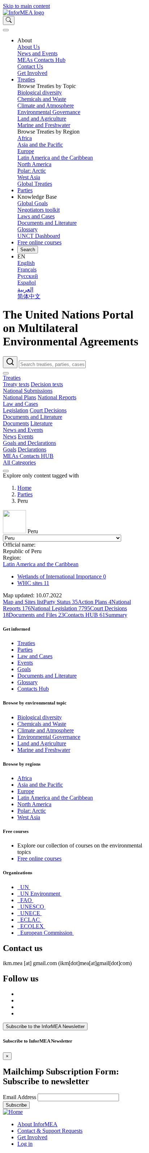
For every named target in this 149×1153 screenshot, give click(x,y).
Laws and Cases (36, 216)
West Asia (28, 177)
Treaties (26, 79)
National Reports (57, 397)
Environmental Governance (48, 112)
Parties (25, 190)
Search (27, 249)
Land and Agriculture (41, 118)
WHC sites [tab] (33, 583)
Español (26, 282)
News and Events (37, 53)
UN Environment (40, 894)
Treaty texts (16, 384)
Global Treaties (34, 184)
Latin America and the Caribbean (55, 158)
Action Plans (94, 602)
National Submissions (27, 391)
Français (27, 269)
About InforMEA (37, 1124)
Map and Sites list (23, 602)
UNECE (30, 913)
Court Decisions (48, 410)
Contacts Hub (33, 689)
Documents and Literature (47, 223)
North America (34, 164)
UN (24, 887)
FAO (26, 900)
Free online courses (39, 242)
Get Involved (32, 73)
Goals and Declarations (29, 443)
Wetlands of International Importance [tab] (61, 576)
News (9, 436)
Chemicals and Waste (41, 99)
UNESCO (32, 907)
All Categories (19, 462)
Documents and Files (36, 615)
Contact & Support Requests (49, 1131)
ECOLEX (32, 926)
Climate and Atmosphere (45, 105)
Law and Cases (20, 404)
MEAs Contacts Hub (41, 60)
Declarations (32, 449)
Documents (16, 423)
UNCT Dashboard (38, 236)
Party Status (60, 602)
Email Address (19, 1097)
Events (25, 436)
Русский (27, 276)
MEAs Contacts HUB (28, 456)
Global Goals (32, 203)
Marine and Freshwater (43, 125)
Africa (24, 138)
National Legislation (60, 608)
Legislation (15, 410)
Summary (116, 615)
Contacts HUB (84, 615)
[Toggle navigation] (6, 30)
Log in (25, 1144)
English (26, 263)
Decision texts (47, 384)
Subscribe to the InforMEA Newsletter (45, 1026)
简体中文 (29, 296)
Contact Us (30, 66)
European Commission (46, 933)
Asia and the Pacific (40, 145)
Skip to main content (26, 6)
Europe (25, 151)
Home (24, 488)
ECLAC (30, 920)
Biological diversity (39, 92)
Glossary (27, 229)
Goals (9, 449)
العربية (25, 289)
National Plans (19, 397)
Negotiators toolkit (38, 210)
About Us (28, 47)
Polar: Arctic (31, 171)
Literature (41, 423)
